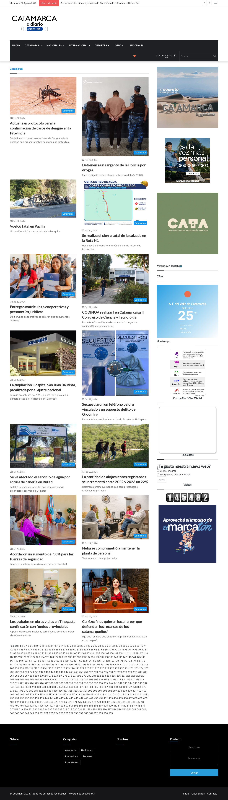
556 (66, 713)
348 (12, 687)
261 (135, 672)
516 (143, 705)
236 (12, 672)
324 (31, 683)
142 (125, 657)
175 (139, 660)
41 (145, 645)
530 (75, 709)
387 (65, 690)
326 (41, 683)
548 (27, 713)
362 (81, 687)
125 (47, 657)
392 (90, 690)
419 (83, 694)
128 (61, 657)
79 (139, 649)
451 (101, 698)
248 (71, 672)
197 (103, 664)
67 (99, 649)
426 (117, 694)
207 (12, 668)
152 (34, 660)
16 (58, 645)
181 (29, 664)
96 (60, 653)
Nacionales (54, 45)
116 (146, 653)
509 (110, 705)
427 (122, 694)
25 (88, 645)
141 (120, 657)
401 (134, 690)
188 (61, 664)
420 (87, 694)
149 (21, 660)
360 (71, 687)
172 (125, 660)
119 (20, 657)
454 (115, 698)
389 (75, 690)
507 (101, 705)
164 (89, 660)
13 (49, 645)
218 (63, 668)
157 (57, 660)
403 (144, 690)
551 (41, 713)
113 (133, 653)
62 (81, 649)
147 (12, 660)
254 (101, 672)
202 (126, 664)
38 (134, 645)
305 (76, 679)
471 (61, 701)
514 (134, 705)
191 (75, 664)
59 (71, 649)
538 (114, 709)
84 (18, 653)
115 (142, 653)
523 (40, 709)
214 (45, 668)
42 (11, 649)
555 (61, 713)
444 (66, 698)
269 (37, 675)
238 (22, 672)
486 (133, 701)
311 (105, 679)
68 (102, 649)
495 (41, 705)
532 (84, 709)
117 (11, 657)
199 (112, 664)
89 (36, 653)
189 (66, 664)
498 (56, 705)
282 (99, 675)
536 (104, 709)
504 (86, 705)
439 (42, 698)
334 (81, 683)
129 (66, 657)
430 (137, 694)
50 (39, 649)
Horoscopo (199, 395)
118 (15, 657)
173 (130, 660)
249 (76, 672)
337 (96, 683)
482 (113, 701)
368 (110, 687)
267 (27, 675)
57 (64, 649)
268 (32, 675)
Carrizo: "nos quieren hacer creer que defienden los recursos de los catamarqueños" (112, 626)
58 (67, 649)
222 (82, 668)
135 (93, 657)
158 (62, 660)
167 (103, 660)
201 (121, 664)
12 (46, 645)
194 (89, 664)
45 (21, 649)
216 (54, 668)
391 (85, 690)
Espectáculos (72, 762)
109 (116, 653)
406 (22, 694)
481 (108, 701)
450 (96, 698)
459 (140, 698)
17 (62, 645)
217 (58, 668)
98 (67, 653)
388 (70, 690)
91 (43, 653)
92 (46, 653)
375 (144, 687)
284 (109, 675)
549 (32, 713)
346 (140, 683)
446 (76, 698)
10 (39, 645)
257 (115, 672)
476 (84, 701)
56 (60, 649)
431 (142, 694)
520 (26, 709)
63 (85, 649)
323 (26, 683)
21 (75, 645)
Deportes (101, 45)
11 (43, 645)
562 (96, 713)
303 (66, 679)
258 (120, 672)
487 (138, 701)
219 (68, 668)
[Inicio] (35, 23)
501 (71, 705)
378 (21, 690)
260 (130, 672)
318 (137, 679)
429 (132, 694)
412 (50, 694)
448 (86, 698)
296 (32, 679)
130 (70, 657)
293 (17, 679)
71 (113, 649)
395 (105, 690)
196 (98, 664)
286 (118, 675)
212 (35, 668)
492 (26, 705)
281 (94, 675)
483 (118, 701)
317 (133, 679)
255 (105, 672)
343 (125, 683)
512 (124, 705)
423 (102, 694)
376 (12, 690)
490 (17, 705)
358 (61, 687)
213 (40, 668)
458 (135, 698)
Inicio (16, 45)
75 (126, 649)
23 (81, 645)
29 (103, 645)
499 (61, 705)
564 (105, 713)
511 (120, 705)
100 (75, 653)
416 (69, 694)
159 (67, 660)
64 (88, 649)
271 (46, 675)
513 (129, 705)
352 (31, 687)
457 (130, 698)
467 (41, 701)
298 (42, 679)
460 (145, 698)
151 (30, 660)
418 (78, 694)
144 (134, 657)
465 (31, 701)
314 (119, 679)
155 (48, 660)
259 (125, 672)
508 (105, 705)
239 (27, 672)
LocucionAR (88, 793)
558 (76, 713)
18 (65, 645)
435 (22, 698)
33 (116, 645)
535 (99, 709)
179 (20, 664)
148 (16, 660)
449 (91, 698)
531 (80, 709)
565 (110, 713)
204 (136, 664)
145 (139, 657)
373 (135, 687)
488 (143, 701)
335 (86, 683)
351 (27, 687)
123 (38, 657)
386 (60, 690)
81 (146, 649)
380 (31, 690)
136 (98, 657)
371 (125, 687)
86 (25, 653)
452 (105, 698)
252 (91, 672)
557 (71, 713)
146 (143, 657)
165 (94, 660)
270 (42, 675)
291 (143, 675)
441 (51, 698)
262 (140, 672)
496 (46, 705)
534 (94, 709)
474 (75, 701)
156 (53, 660)
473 (70, 701)
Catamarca (32, 45)
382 (40, 690)
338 (101, 683)
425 (112, 694)
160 (71, 660)
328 (51, 683)
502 (76, 705)
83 (14, 653)
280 (89, 675)
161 (75, 660)
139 (111, 657)
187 (57, 664)
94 (53, 653)
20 (71, 645)
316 (128, 679)
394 (100, 690)
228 (112, 668)
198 (107, 664)
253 (96, 672)
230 (122, 668)
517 (12, 709)
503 (81, 705)
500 (66, 705)
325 (36, 683)
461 (12, 701)
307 (86, 679)
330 (61, 683)
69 (106, 649)
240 (32, 672)
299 (47, 679)
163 (85, 660)
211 (31, 668)
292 (12, 679)
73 (119, 649)
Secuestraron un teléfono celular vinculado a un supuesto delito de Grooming (109, 409)
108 (112, 653)
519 (21, 709)
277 (75, 675)
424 (107, 694)
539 (119, 709)
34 (120, 645)
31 (110, 645)
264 (12, 675)
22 (78, 645)
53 (49, 649)
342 (120, 683)
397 (115, 690)
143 (129, 657)
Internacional (78, 45)
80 (142, 649)
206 (146, 664)
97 (64, 653)
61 (78, 649)
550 (37, 713)
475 (80, 701)
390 (80, 690)
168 (108, 660)
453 (110, 698)
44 (18, 649)
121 (29, 657)
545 (12, 713)
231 (127, 668)
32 (113, 645)
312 (110, 679)
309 (96, 679)
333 (76, 683)
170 (117, 660)
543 (139, 709)
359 (66, 687)
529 (70, 709)
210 (26, 668)
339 (105, 683)
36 (127, 645)
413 (55, 694)
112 (129, 653)
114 (137, 653)
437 (32, 698)
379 (26, 690)
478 (94, 701)
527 (60, 709)
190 (71, 664)
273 (56, 675)
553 (51, 713)
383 (45, 690)
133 (84, 657)
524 (45, 709)
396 (110, 690)
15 (55, 645)
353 (36, 687)
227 (107, 668)
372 (130, 687)
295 (27, 679)
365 (96, 687)
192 (80, 664)
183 (38, 664)
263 (145, 672)
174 (134, 660)
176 (143, 660)
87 (29, 653)
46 (25, 649)
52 (46, 649)
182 (34, 664)
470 (56, 701)
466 (36, 701)
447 (81, 698)
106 (103, 653)
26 (92, 645)
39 (138, 645)
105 (98, 653)
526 (55, 709)
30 (106, 645)
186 (52, 664)
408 (32, 694)
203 (131, 664)
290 (138, 675)
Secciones (136, 45)
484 (123, 701)
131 (74, 657)
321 (17, 683)
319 (142, 679)
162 (80, 660)
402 (139, 690)
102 (84, 653)
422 (97, 694)
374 (139, 687)
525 (50, 709)
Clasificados (198, 793)
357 (56, 687)
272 (51, 675)
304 (71, 679)
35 (124, 645)
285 (114, 675)
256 (110, 672)
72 (116, 649)
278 (79, 675)
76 (129, 649)
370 (120, 687)
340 (110, 683)
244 (51, 672)
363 (86, 687)
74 (122, 649)
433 (12, 698)
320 (12, 683)
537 (109, 709)
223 (87, 668)
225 (97, 668)
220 (72, 668)
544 (144, 709)
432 (146, 694)
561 (91, 713)
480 (104, 701)
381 (36, 690)
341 (115, 683)
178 (16, 664)
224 (92, 668)
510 (115, 705)
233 (136, 668)
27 (96, 645)
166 (99, 660)
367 (106, 687)
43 (14, 649)
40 (141, 645)
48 (32, 649)
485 (128, 701)
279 (84, 675)
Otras (119, 45)
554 (56, 713)
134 (88, 657)
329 (56, 683)
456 (125, 698)
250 (81, 672)
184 (43, 664)
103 (89, 653)
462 (16, 701)
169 (112, 660)
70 (109, 649)
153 (39, 660)
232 (131, 668)
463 (21, 701)
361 (76, 687)
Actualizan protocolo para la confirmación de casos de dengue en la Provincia (40, 128)
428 (127, 694)
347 (145, 683)
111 (124, 653)
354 (41, 687)
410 (41, 694)
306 (81, 679)
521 (30, 709)
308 (91, 679)
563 (101, 713)
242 (41, 672)
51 (43, 649)
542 (134, 709)
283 (104, 675)
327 (46, 683)
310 (101, 679)
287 (123, 675)
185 (48, 664)
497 (51, 705)
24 (85, 645)
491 (22, 705)
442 (56, 698)
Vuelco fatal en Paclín (27, 226)
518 (16, 709)
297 (37, 679)
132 (79, 657)
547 (22, 713)
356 (51, 687)
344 (130, 683)
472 (65, 701)
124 (43, 657)
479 (99, 701)
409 (37, 694)
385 (55, 690)
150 (25, 660)
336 (91, 683)
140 (116, 657)
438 (37, 698)
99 (71, 653)
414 (60, 694)
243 (46, 672)
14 (52, 645)
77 (132, 649)
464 (26, 701)
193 (84, 664)
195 (93, 664)
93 (49, 653)
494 (36, 705)
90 (39, 653)
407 (27, 694)
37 (131, 645)
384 (50, 690)
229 (117, 668)
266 (22, 675)
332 (71, 683)
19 (68, 645)
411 (46, 694)
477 (89, 701)
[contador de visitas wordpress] (187, 501)
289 (133, 675)
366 (101, 687)
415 (64, 694)
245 (56, 672)
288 (128, 675)
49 (36, 649)
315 (124, 679)
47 (29, 649)
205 (141, 664)
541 (129, 709)
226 (102, 668)
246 (61, 672)
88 (32, 653)
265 (17, 675)
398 (120, 690)
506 (96, 705)
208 (17, 668)
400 (130, 690)
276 (70, 675)
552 (46, 713)
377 (17, 690)
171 (121, 660)
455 (120, 698)
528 (65, 709)
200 (117, 664)
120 (24, 657)
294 (22, 679)
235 (146, 668)
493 (31, 705)
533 (89, 709)
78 (136, 649)
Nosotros (122, 739)
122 (33, 657)
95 (57, 653)
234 (141, 668)
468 (46, 701)
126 (52, 657)
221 (77, 668)
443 (61, 698)
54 (53, 649)
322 (21, 683)
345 (135, 683)
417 (73, 694)
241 (36, 672)
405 (17, 694)
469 (51, 701)
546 (17, 713)
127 (56, 657)
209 (22, 668)
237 (17, 672)
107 (107, 653)
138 (107, 657)
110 (121, 653)
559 (81, 713)
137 (102, 657)
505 (91, 705)
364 (91, 687)
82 (11, 653)
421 (92, 694)
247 (66, 672)
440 (47, 698)
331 (66, 683)
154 (44, 660)
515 (138, 705)
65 (92, 649)
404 (12, 694)
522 (35, 709)
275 (65, 675)
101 (79, 653)
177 (11, 664)
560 (86, 713)
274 (60, 675)
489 (12, 705)
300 (52, 679)
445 (71, 698)
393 (95, 690)
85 (21, 653)
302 (61, 679)
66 (95, 649)
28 (99, 645)
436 (27, 698)
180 (25, 664)
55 (57, 649)
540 (124, 709)
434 (17, 698)
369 (115, 687)
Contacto (175, 739)
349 (17, 687)
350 (22, 687)
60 (74, 649)
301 (56, 679)
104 (93, 653)
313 (114, 679)
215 (49, 668)
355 (46, 687)
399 (125, 690)
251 (86, 672)
